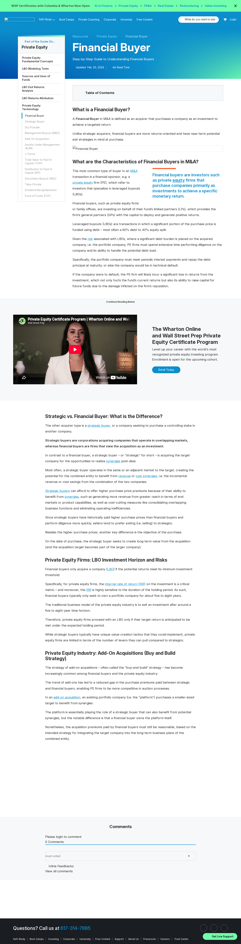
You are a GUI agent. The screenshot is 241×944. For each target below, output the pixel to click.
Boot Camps (66, 19)
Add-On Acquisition (37, 138)
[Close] (236, 931)
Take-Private (33, 184)
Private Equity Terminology (31, 107)
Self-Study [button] (45, 19)
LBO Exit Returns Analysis (33, 88)
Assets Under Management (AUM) (42, 146)
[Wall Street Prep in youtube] (224, 928)
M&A (134, 171)
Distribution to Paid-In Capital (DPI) (38, 170)
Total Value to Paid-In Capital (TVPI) (38, 161)
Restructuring (190, 6)
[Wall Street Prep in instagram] (213, 928)
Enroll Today (166, 370)
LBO (110, 569)
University (126, 19)
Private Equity (129, 6)
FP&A (148, 6)
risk (90, 239)
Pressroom (149, 939)
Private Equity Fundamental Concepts (37, 59)
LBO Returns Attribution (37, 98)
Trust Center (181, 939)
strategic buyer (99, 425)
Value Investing (216, 6)
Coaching (53, 939)
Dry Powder (32, 127)
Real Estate (166, 6)
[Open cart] (225, 19)
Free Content (145, 19)
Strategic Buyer (34, 121)
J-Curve (30, 153)
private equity (82, 182)
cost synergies (146, 476)
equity (178, 180)
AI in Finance (104, 6)
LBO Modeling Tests (35, 68)
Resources (80, 36)
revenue (124, 476)
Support (119, 939)
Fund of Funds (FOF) (38, 195)
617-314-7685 (75, 928)
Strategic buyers (57, 491)
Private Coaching (89, 19)
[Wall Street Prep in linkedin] (203, 928)
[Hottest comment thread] (50, 848)
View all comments (59, 871)
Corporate (110, 19)
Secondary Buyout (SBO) (40, 178)
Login (233, 19)
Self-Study (19, 939)
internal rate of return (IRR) (125, 584)
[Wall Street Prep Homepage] (21, 19)
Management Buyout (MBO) (42, 133)
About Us (133, 939)
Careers (165, 939)
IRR (88, 590)
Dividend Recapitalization (41, 190)
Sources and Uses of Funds (36, 78)
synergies (113, 461)
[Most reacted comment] (46, 848)
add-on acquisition (66, 697)
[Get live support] (220, 936)
